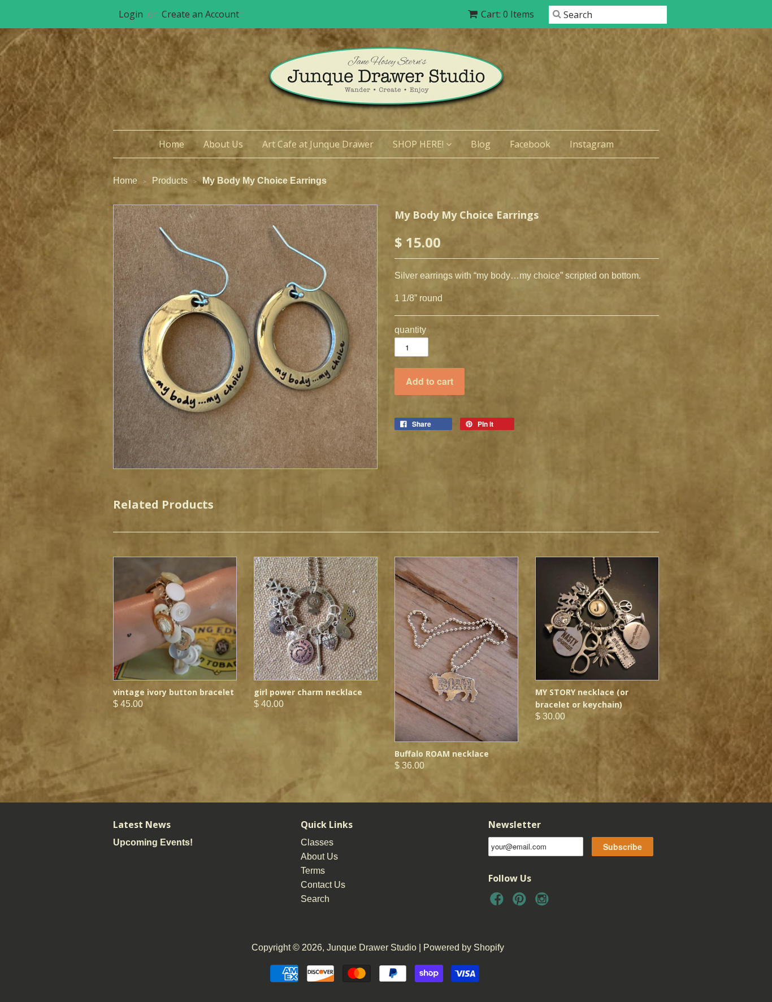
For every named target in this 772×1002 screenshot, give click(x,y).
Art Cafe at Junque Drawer (318, 144)
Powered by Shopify (463, 947)
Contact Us (323, 885)
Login (131, 14)
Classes (317, 842)
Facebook (530, 144)
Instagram (592, 144)
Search (315, 899)
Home (171, 144)
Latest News (142, 824)
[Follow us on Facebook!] (498, 902)
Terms (313, 870)
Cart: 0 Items (507, 14)
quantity (410, 330)
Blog (481, 144)
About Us (223, 144)
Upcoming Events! (153, 842)
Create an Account (200, 14)
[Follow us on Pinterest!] (521, 902)
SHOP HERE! (419, 144)
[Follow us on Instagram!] (543, 902)
